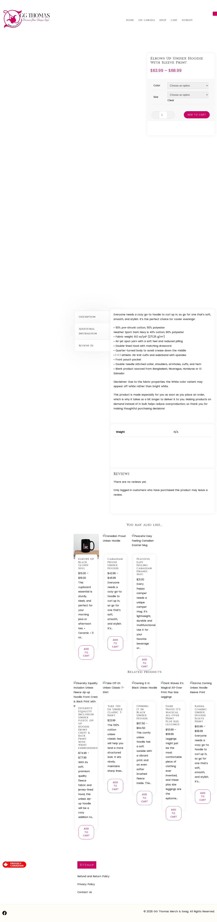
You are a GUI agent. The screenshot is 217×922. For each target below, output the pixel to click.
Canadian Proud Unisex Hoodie (115, 563)
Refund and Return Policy (93, 876)
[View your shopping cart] (213, 20)
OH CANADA (146, 20)
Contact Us (84, 892)
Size (155, 97)
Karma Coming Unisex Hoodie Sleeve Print (201, 713)
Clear (170, 100)
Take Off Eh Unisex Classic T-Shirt (115, 710)
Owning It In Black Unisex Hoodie (143, 712)
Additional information (88, 331)
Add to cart (196, 114)
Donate (187, 20)
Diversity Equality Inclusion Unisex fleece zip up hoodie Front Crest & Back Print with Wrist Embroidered (88, 728)
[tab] (93, 317)
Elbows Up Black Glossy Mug (86, 563)
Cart (174, 20)
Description (87, 317)
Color (156, 85)
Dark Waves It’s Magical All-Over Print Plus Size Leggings (173, 715)
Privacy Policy (86, 884)
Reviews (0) (86, 345)
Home (130, 20)
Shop (162, 20)
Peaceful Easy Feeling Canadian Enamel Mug (144, 566)
